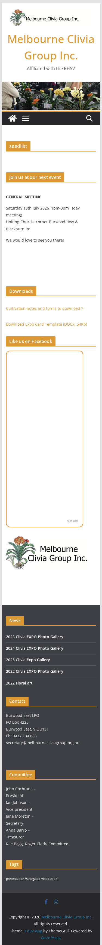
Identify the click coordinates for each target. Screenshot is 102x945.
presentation (15, 879)
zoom (54, 879)
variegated (32, 879)
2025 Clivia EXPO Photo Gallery (34, 636)
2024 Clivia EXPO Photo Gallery (34, 648)
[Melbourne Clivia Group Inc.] (12, 118)
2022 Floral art (19, 683)
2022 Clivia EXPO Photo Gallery (34, 671)
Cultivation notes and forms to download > (45, 308)
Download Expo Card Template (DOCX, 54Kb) (46, 324)
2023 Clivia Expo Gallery (28, 659)
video (45, 879)
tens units (73, 521)
